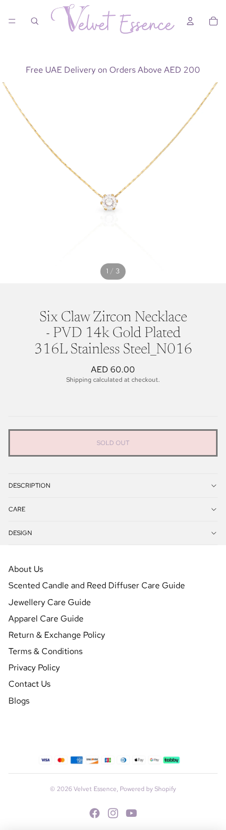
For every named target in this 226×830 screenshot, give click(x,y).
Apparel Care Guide (46, 618)
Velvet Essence (95, 789)
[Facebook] (94, 813)
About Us (25, 569)
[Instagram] (113, 813)
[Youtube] (131, 813)
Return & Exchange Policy (56, 634)
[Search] (34, 21)
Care (16, 509)
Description (29, 485)
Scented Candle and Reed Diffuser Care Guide (96, 585)
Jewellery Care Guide (49, 602)
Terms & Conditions (45, 651)
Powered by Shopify (148, 789)
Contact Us (29, 683)
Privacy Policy (34, 667)
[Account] (190, 21)
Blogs (18, 700)
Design (20, 533)
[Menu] (12, 21)
